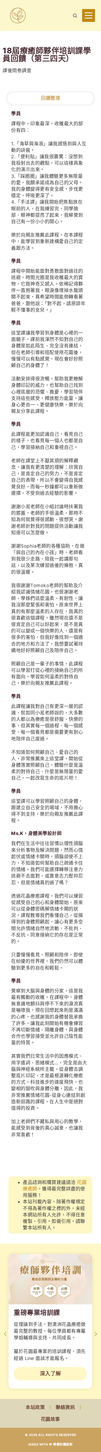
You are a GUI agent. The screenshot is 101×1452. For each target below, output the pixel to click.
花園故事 (50, 1419)
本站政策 (35, 1407)
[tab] (50, 98)
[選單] (88, 15)
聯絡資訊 (65, 1407)
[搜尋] (75, 16)
